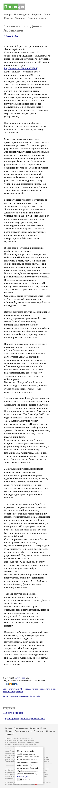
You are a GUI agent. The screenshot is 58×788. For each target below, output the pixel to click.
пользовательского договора (23, 744)
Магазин (8, 18)
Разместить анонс (48, 689)
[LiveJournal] (16, 684)
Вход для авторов (37, 18)
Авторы (8, 14)
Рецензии (37, 14)
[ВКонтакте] (7, 684)
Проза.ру (9, 734)
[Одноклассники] (10, 684)
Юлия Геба (11, 36)
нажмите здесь (23, 777)
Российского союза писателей (23, 784)
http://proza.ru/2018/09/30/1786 (20, 68)
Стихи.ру (50, 731)
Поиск (47, 14)
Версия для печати (29, 689)
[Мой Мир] (13, 684)
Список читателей (11, 689)
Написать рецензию (13, 712)
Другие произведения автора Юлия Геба (21, 696)
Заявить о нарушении (13, 692)
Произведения (22, 14)
